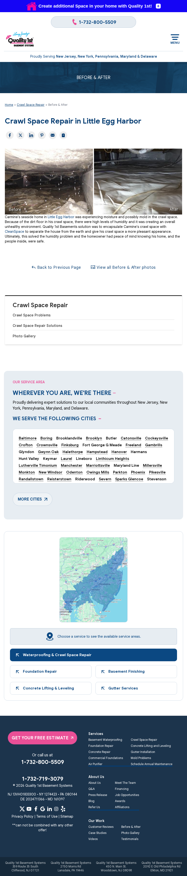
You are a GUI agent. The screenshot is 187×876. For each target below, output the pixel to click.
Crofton (26, 445)
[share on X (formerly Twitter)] (20, 135)
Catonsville (131, 438)
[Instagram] (56, 809)
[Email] (52, 135)
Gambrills (153, 445)
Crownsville (47, 445)
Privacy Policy (22, 816)
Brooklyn (94, 438)
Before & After (130, 827)
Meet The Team (125, 783)
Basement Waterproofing (105, 740)
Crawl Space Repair (40, 305)
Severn (105, 479)
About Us (94, 783)
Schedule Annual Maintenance (151, 764)
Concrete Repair (99, 752)
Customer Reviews (100, 827)
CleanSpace (14, 231)
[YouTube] (29, 809)
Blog (91, 801)
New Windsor (50, 472)
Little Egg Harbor (61, 217)
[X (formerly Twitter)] (22, 809)
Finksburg (70, 445)
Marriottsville (98, 465)
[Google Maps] (43, 809)
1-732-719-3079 (42, 778)
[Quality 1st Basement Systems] (20, 39)
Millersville (152, 465)
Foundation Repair (100, 746)
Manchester (71, 465)
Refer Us (94, 807)
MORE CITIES (30, 499)
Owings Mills (97, 472)
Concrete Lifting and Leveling (151, 746)
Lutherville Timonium (38, 465)
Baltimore (28, 438)
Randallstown (31, 479)
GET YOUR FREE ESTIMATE (40, 738)
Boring (46, 438)
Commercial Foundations (105, 758)
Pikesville (157, 472)
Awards (120, 801)
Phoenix (138, 472)
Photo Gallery (24, 336)
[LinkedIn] (49, 809)
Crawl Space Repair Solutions (37, 325)
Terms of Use (46, 816)
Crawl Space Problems (32, 315)
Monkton (27, 472)
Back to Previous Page (58, 267)
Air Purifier (95, 764)
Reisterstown (59, 479)
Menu (175, 43)
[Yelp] (63, 809)
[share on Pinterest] (42, 135)
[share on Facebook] (10, 135)
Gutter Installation (143, 752)
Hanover (119, 451)
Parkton (120, 472)
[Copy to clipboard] (63, 135)
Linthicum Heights (112, 458)
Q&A (91, 789)
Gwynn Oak (48, 451)
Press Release (97, 795)
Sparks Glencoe (129, 479)
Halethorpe (73, 451)
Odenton (74, 472)
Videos (93, 839)
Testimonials (129, 839)
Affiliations (122, 807)
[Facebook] (36, 809)
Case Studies (97, 833)
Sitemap (66, 816)
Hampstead (97, 451)
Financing (122, 789)
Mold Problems (141, 758)
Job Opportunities (127, 795)
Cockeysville (156, 438)
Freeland (133, 445)
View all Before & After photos (125, 267)
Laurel (66, 458)
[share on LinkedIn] (31, 135)
